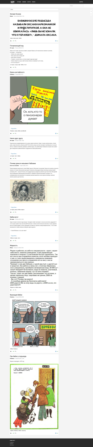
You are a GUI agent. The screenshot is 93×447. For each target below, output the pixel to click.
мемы (11, 38)
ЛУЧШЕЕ (19, 1)
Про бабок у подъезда (18, 356)
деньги (16, 209)
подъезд (24, 430)
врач (17, 38)
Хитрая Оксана (15, 14)
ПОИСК (33, 1)
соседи (16, 64)
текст (25, 64)
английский (23, 130)
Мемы (11, 16)
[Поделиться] (13, 40)
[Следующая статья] (91, 14)
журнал (11, 430)
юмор (14, 38)
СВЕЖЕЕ (24, 1)
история (12, 209)
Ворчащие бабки (16, 295)
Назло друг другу (16, 138)
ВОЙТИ (81, 1)
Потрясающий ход (16, 46)
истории (12, 64)
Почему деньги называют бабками (23, 163)
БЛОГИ (29, 1)
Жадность (13, 245)
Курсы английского (17, 72)
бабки (20, 38)
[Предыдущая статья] (91, 11)
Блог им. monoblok (14, 165)
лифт (19, 64)
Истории (12, 48)
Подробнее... (14, 128)
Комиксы (12, 74)
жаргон (22, 209)
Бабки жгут (14, 217)
